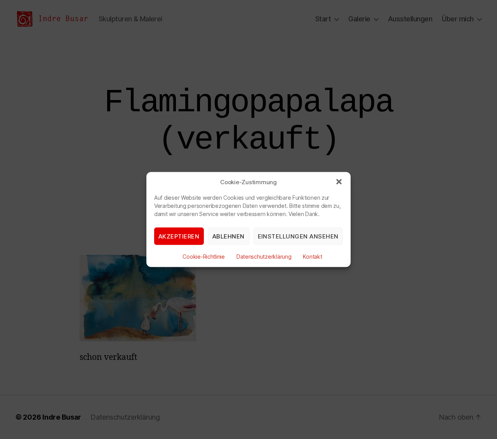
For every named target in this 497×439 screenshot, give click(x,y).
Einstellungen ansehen (298, 236)
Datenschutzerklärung (264, 256)
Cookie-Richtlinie (203, 256)
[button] (339, 182)
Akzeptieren (179, 236)
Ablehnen (228, 236)
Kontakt (312, 256)
